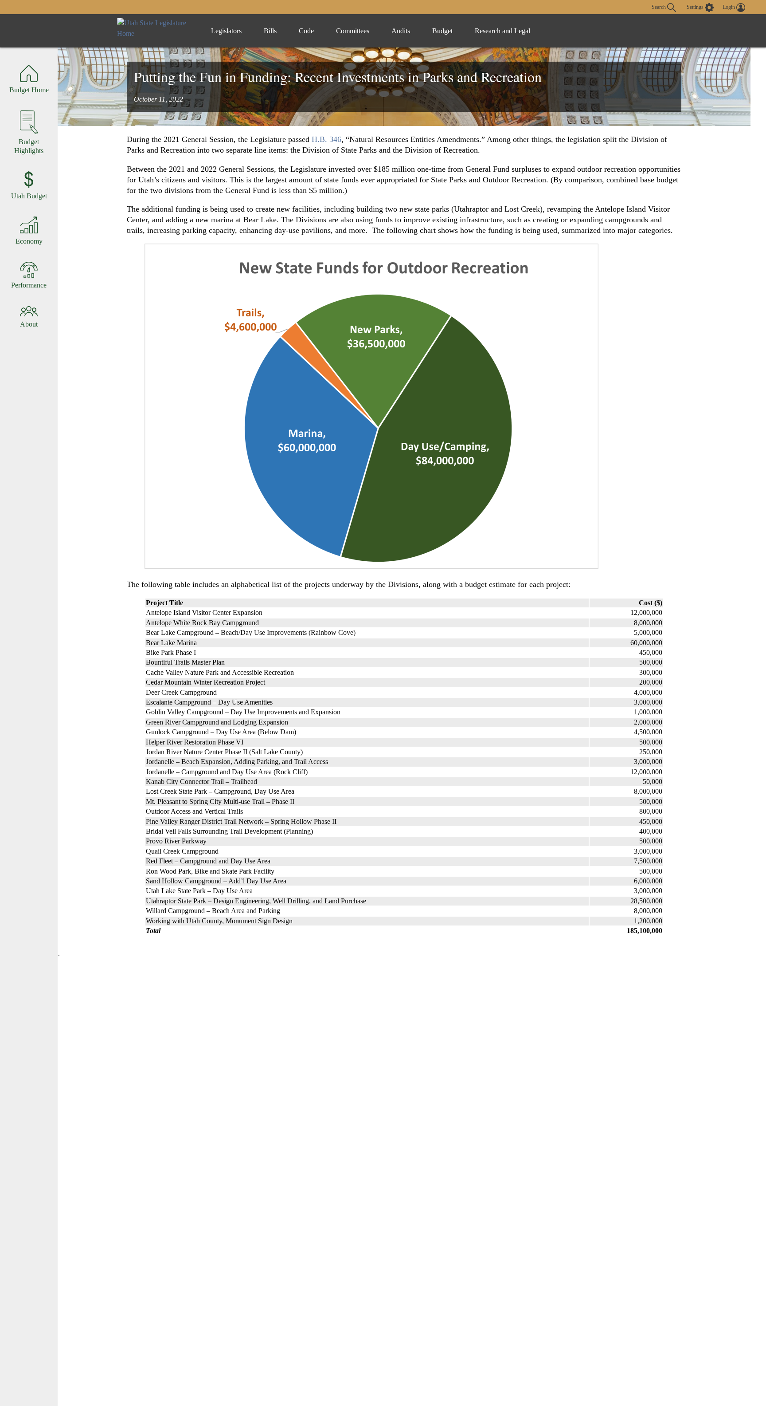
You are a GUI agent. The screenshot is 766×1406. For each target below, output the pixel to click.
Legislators (226, 31)
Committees (352, 31)
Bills (270, 31)
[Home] (155, 30)
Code (306, 31)
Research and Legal (502, 31)
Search (659, 7)
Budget (442, 31)
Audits (400, 31)
